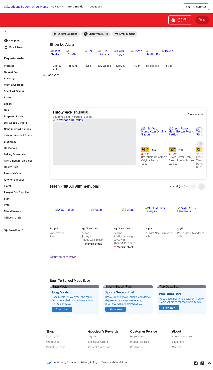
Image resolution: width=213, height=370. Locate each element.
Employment (127, 34)
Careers (176, 347)
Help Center (137, 336)
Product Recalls (139, 342)
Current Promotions (99, 347)
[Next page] (200, 144)
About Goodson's (182, 336)
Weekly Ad (52, 336)
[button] (154, 142)
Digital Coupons (67, 34)
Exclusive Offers (98, 342)
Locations (96, 6)
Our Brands (52, 342)
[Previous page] (193, 186)
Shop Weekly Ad (98, 34)
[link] (196, 6)
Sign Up (92, 336)
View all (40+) (177, 186)
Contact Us (137, 347)
